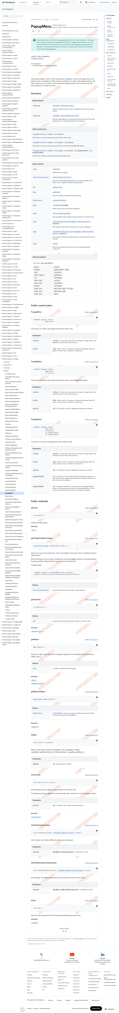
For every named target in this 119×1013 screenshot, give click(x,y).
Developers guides (93, 981)
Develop (36, 2)
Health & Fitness (47, 981)
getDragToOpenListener (61, 177)
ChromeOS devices (63, 983)
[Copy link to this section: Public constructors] (54, 306)
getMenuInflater (59, 200)
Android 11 (76, 993)
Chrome (59, 1000)
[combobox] (68, 2)
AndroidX (59, 42)
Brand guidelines (45, 1008)
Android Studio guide (94, 978)
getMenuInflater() (38, 684)
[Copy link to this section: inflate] (38, 735)
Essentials (22, 2)
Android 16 (76, 978)
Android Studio (104, 2)
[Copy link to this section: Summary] (43, 94)
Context (43, 134)
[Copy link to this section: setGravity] (42, 775)
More (48, 2)
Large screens (62, 977)
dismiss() (35, 923)
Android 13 (76, 987)
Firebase (67, 1000)
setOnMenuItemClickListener (63, 232)
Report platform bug (110, 975)
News (28, 987)
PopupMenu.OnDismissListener (63, 106)
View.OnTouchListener (41, 177)
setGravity (57, 213)
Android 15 (76, 981)
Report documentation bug (110, 978)
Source (29, 984)
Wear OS (60, 980)
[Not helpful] (96, 19)
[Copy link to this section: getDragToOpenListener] (54, 538)
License (35, 1008)
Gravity (62, 408)
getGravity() (36, 817)
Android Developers (36, 19)
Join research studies (110, 985)
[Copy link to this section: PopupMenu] (43, 312)
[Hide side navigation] (22, 1010)
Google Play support (110, 982)
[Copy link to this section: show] (37, 901)
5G (43, 990)
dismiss (55, 169)
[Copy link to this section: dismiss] (39, 508)
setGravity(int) (37, 631)
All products (95, 1000)
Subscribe (96, 1008)
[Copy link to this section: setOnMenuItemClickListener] (58, 863)
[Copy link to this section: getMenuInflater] (47, 692)
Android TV (61, 989)
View (55, 134)
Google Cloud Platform (81, 1000)
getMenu (55, 192)
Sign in (114, 2)
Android (29, 975)
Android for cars (62, 986)
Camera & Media (48, 984)
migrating (78, 44)
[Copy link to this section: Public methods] (49, 501)
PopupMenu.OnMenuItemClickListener (66, 116)
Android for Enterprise (33, 978)
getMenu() (72, 715)
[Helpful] (94, 19)
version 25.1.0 (62, 25)
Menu (34, 192)
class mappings (50, 49)
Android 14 (76, 984)
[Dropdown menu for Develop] (41, 2)
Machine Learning (48, 978)
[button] (12, 39)
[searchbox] (12, 16)
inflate (55, 205)
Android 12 (76, 990)
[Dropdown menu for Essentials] (28, 2)
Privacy (45, 987)
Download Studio (93, 987)
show (54, 244)
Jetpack (74, 42)
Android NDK (92, 990)
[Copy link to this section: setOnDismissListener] (52, 825)
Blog (28, 990)
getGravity (57, 187)
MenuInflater (37, 200)
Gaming (45, 975)
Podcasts (30, 993)
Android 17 (76, 975)
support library (63, 40)
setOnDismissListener (61, 222)
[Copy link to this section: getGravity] (42, 600)
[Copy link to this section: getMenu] (41, 639)
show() (34, 530)
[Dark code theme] (97, 317)
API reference (7, 9)
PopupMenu (68, 79)
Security (29, 981)
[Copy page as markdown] (39, 31)
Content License (78, 938)
